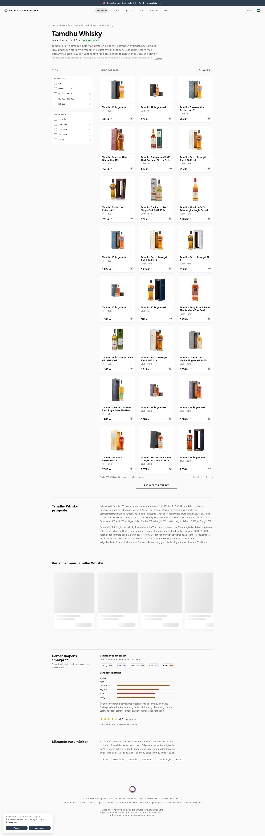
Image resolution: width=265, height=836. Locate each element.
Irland (116, 10)
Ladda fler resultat (156, 485)
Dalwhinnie (118, 759)
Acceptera (39, 828)
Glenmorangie (164, 759)
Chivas (105, 759)
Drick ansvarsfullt (194, 802)
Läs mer (158, 58)
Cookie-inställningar (174, 802)
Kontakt (82, 802)
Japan (129, 10)
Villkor (143, 802)
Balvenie (133, 759)
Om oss (72, 802)
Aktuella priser (90, 40)
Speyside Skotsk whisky (85, 25)
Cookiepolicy (12, 822)
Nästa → (209, 477)
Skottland (102, 10)
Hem (54, 25)
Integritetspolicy (129, 802)
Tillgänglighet (155, 802)
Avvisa (16, 828)
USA (141, 10)
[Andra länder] (259, 10)
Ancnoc (179, 759)
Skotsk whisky (65, 25)
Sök (64, 802)
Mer (166, 10)
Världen (153, 10)
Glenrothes (147, 759)
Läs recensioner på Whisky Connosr (118, 724)
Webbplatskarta (112, 802)
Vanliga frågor (95, 802)
